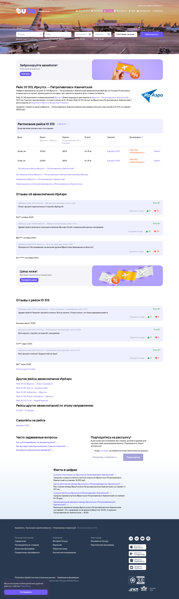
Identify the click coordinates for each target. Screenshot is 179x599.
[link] (25, 74)
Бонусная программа (24, 548)
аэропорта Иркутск (41, 102)
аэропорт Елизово (59, 102)
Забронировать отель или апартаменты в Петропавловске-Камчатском (49, 184)
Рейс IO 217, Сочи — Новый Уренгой (32, 400)
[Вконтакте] (137, 537)
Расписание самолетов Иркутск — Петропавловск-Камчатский (51, 528)
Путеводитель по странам (27, 545)
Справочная (20, 541)
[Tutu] (26, 11)
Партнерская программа (102, 545)
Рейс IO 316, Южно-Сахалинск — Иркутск (34, 396)
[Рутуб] (148, 537)
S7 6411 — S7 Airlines (25, 410)
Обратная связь (60, 548)
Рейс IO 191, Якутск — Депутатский (31, 388)
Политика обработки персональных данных (35, 577)
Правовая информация (68, 577)
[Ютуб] (142, 537)
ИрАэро (58, 97)
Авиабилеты (20, 528)
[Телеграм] (131, 537)
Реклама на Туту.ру (99, 541)
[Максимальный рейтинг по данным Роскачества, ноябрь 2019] (137, 580)
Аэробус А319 (22, 425)
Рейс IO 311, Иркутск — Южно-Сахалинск (34, 384)
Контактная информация (64, 552)
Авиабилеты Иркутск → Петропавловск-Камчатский (40, 179)
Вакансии (57, 545)
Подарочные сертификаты (27, 552)
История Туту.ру (60, 541)
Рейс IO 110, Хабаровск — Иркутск (31, 392)
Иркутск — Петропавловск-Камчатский (110, 97)
